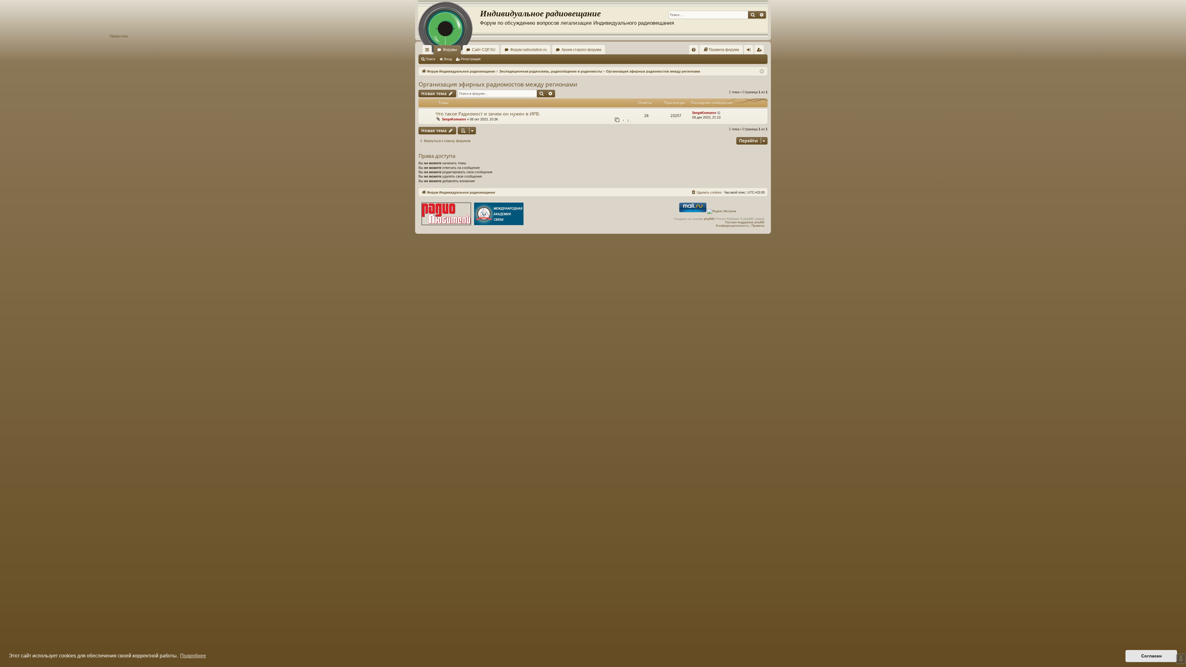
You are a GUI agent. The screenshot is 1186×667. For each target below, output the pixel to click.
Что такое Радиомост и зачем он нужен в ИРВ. (487, 114)
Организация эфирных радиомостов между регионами (497, 84)
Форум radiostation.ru (528, 50)
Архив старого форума (581, 50)
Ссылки (428, 51)
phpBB (709, 218)
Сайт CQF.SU (483, 50)
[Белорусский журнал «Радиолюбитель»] (446, 214)
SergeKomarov (454, 119)
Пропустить (119, 36)
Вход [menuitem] (750, 51)
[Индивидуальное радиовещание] (449, 18)
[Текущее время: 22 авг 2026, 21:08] (762, 71)
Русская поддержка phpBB (744, 222)
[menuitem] (693, 49)
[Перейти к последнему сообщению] (719, 113)
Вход (448, 59)
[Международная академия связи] (499, 214)
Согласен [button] (1151, 655)
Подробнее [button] (193, 655)
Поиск (430, 59)
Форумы (450, 50)
